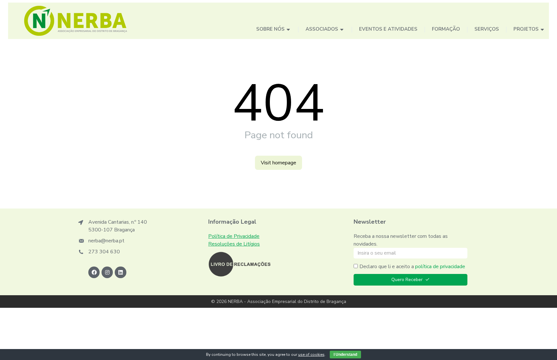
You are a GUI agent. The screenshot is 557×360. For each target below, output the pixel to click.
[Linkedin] (120, 272)
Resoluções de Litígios (234, 244)
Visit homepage (278, 162)
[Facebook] (94, 272)
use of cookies (311, 354)
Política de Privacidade (233, 236)
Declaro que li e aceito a (412, 266)
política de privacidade (440, 266)
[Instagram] (107, 272)
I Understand (345, 354)
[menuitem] (274, 30)
